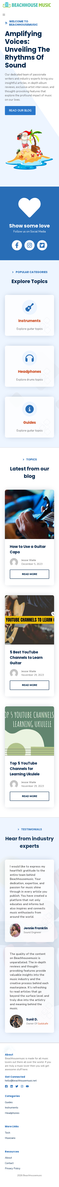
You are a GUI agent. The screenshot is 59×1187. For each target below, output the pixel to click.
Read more (29, 574)
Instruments (29, 320)
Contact (9, 1163)
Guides (29, 422)
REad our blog (20, 110)
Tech (7, 1132)
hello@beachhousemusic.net (21, 1080)
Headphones (29, 371)
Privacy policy (12, 1168)
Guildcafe (43, 1023)
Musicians (10, 1138)
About (8, 1157)
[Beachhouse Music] (27, 5)
